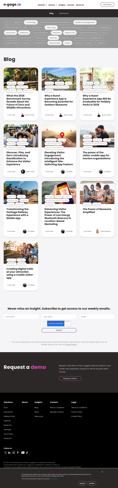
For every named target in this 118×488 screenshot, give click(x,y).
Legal (73, 402)
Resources (64, 13)
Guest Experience (40, 33)
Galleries (66, 38)
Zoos (25, 27)
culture (100, 43)
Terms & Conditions (79, 407)
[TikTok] (28, 453)
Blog (51, 13)
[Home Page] (12, 4)
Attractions (37, 27)
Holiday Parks (9, 416)
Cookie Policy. (54, 479)
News (37, 412)
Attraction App (12, 27)
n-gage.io (16, 22)
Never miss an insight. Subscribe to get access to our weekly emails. (59, 309)
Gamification (80, 38)
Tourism (89, 43)
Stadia (67, 43)
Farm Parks (8, 434)
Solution (41, 5)
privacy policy (71, 344)
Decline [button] (91, 483)
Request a (25, 367)
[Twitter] (6, 453)
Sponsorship (54, 43)
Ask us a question (57, 407)
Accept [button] (82, 483)
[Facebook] (19, 453)
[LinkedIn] (10, 453)
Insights (62, 5)
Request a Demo (70, 378)
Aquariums (10, 33)
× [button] (102, 472)
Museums (24, 33)
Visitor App (51, 27)
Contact (70, 5)
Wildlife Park (11, 38)
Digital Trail (70, 33)
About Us (80, 5)
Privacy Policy (76, 412)
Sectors (51, 5)
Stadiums (7, 438)
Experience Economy (88, 33)
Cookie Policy (76, 416)
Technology (31, 22)
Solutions (8, 402)
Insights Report (12, 43)
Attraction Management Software (55, 22)
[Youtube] (23, 453)
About (25, 402)
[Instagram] (15, 453)
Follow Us (8, 448)
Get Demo (107, 4)
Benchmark (26, 38)
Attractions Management (71, 27)
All (7, 22)
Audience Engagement (85, 22)
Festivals (53, 38)
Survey (78, 43)
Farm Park (40, 38)
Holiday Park (95, 38)
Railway (27, 43)
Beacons (56, 33)
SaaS (104, 33)
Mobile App (104, 27)
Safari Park (40, 43)
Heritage (91, 27)
